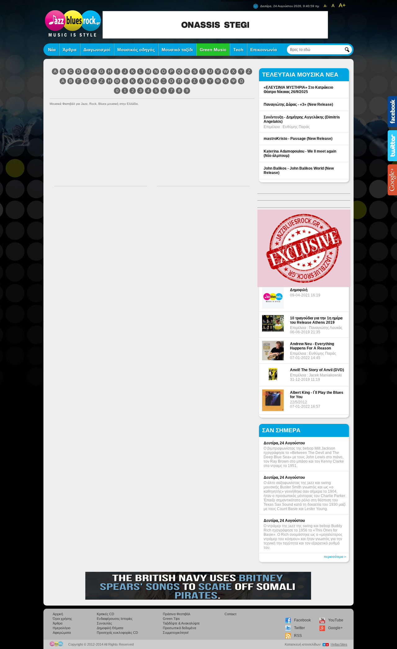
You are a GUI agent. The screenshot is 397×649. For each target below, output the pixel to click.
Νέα (52, 49)
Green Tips (171, 618)
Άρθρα (70, 49)
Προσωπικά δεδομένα (179, 628)
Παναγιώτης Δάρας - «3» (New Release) (298, 104)
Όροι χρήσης (62, 618)
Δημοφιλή (298, 290)
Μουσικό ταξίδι (177, 49)
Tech (238, 49)
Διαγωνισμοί (96, 49)
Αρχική (58, 614)
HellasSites (339, 644)
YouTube (335, 620)
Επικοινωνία (263, 49)
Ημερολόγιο (61, 628)
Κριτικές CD (105, 614)
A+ (342, 5)
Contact (230, 614)
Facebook (302, 620)
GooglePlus (392, 179)
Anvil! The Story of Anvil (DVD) (317, 370)
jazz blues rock (72, 23)
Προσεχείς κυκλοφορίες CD (117, 632)
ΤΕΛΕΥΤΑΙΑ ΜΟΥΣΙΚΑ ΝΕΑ (300, 74)
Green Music (213, 49)
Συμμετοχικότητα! (176, 632)
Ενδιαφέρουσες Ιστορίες (114, 618)
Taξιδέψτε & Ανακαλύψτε (181, 623)
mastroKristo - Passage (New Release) (298, 138)
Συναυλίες (104, 623)
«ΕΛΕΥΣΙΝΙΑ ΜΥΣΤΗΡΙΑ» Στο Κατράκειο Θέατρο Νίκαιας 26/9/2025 (298, 89)
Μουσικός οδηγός (136, 49)
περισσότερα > (335, 556)
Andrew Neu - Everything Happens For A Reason (312, 346)
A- (325, 6)
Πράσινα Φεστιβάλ (176, 614)
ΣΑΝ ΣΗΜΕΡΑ (281, 430)
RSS (298, 636)
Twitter (299, 628)
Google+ (335, 628)
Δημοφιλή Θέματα (110, 628)
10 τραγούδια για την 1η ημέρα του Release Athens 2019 (316, 320)
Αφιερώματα (62, 632)
